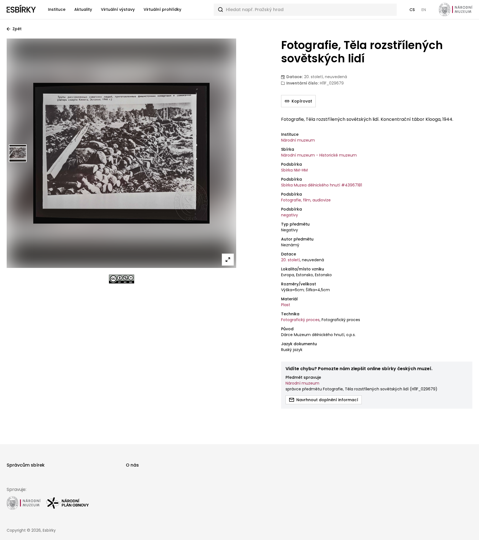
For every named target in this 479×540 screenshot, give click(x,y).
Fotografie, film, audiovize (306, 200)
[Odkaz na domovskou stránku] (21, 10)
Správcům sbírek (26, 465)
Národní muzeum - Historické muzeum (319, 155)
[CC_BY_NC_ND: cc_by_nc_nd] (121, 279)
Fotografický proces (300, 320)
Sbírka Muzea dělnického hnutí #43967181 (321, 185)
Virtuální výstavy (118, 9)
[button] (412, 10)
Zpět (17, 29)
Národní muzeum (298, 140)
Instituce (56, 9)
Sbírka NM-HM (294, 170)
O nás (132, 465)
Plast (285, 305)
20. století (290, 260)
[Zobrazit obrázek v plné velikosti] (228, 260)
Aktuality (83, 9)
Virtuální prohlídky (162, 9)
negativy (289, 215)
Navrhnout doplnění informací (327, 400)
